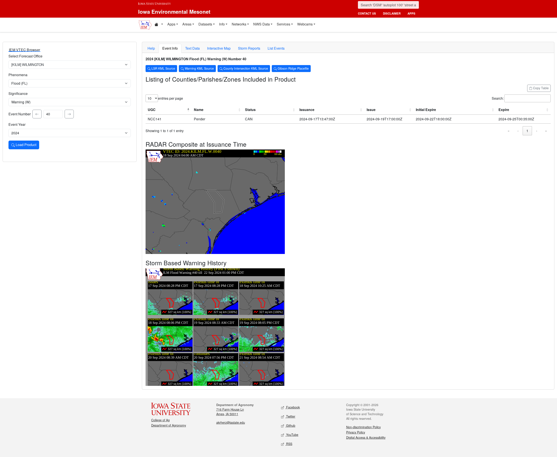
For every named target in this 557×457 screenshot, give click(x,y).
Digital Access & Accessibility (366, 437)
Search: (498, 98)
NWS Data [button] (261, 24)
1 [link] (527, 130)
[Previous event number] (37, 114)
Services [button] (283, 24)
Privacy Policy (355, 432)
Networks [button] (239, 24)
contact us (367, 13)
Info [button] (222, 24)
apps (411, 13)
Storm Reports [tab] (249, 48)
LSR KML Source (163, 68)
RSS (288, 444)
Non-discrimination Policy (363, 427)
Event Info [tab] (170, 48)
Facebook (292, 407)
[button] (158, 24)
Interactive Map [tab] (219, 48)
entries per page (170, 98)
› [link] (536, 130)
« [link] (509, 130)
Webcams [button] (305, 24)
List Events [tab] (276, 48)
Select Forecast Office (25, 56)
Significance (18, 93)
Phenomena (17, 74)
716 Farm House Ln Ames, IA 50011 (230, 411)
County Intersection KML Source (245, 68)
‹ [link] (517, 130)
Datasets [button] (205, 24)
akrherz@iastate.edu (230, 422)
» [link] (546, 130)
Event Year (16, 124)
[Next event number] (69, 114)
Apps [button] (171, 24)
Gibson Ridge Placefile (293, 68)
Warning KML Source (199, 68)
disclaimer (392, 13)
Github (290, 425)
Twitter (290, 416)
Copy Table (540, 88)
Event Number (19, 113)
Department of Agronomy (168, 425)
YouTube (291, 434)
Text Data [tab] (192, 48)
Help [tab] (151, 48)
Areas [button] (186, 24)
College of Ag (160, 420)
